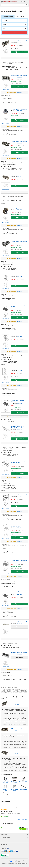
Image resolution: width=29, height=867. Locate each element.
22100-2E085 (19, 370)
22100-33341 (19, 496)
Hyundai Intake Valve (6, 790)
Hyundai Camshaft (23, 789)
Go (14, 32)
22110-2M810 (19, 594)
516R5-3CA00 (19, 463)
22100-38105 (19, 143)
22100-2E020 (19, 276)
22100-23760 (19, 176)
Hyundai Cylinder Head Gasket (14, 782)
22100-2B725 (19, 336)
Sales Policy (7, 860)
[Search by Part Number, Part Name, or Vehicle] (26, 5)
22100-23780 (19, 42)
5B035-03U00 (19, 77)
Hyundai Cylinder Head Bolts (5, 782)
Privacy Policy (21, 860)
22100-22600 (19, 623)
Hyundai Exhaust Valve (5, 797)
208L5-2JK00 (19, 403)
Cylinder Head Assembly (16, 703)
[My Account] (24, 1)
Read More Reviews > (23, 819)
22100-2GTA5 (19, 209)
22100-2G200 (19, 110)
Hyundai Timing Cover (14, 790)
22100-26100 (19, 654)
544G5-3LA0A (19, 429)
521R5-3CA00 (19, 527)
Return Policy (14, 860)
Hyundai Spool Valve (23, 781)
